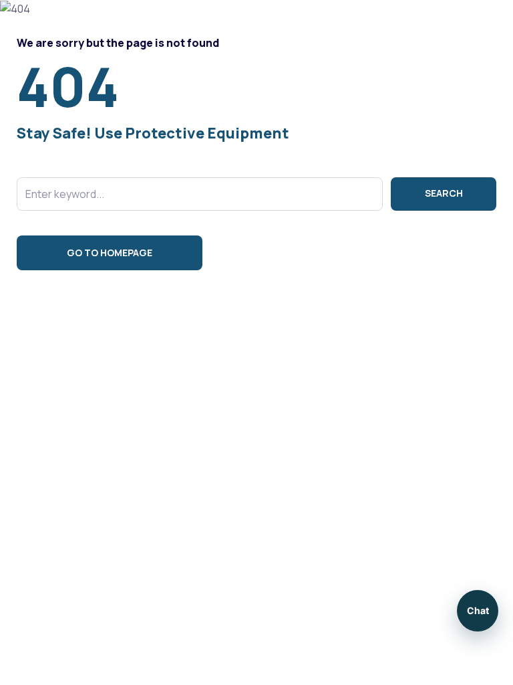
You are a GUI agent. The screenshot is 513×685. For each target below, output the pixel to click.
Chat (478, 610)
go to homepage (109, 252)
